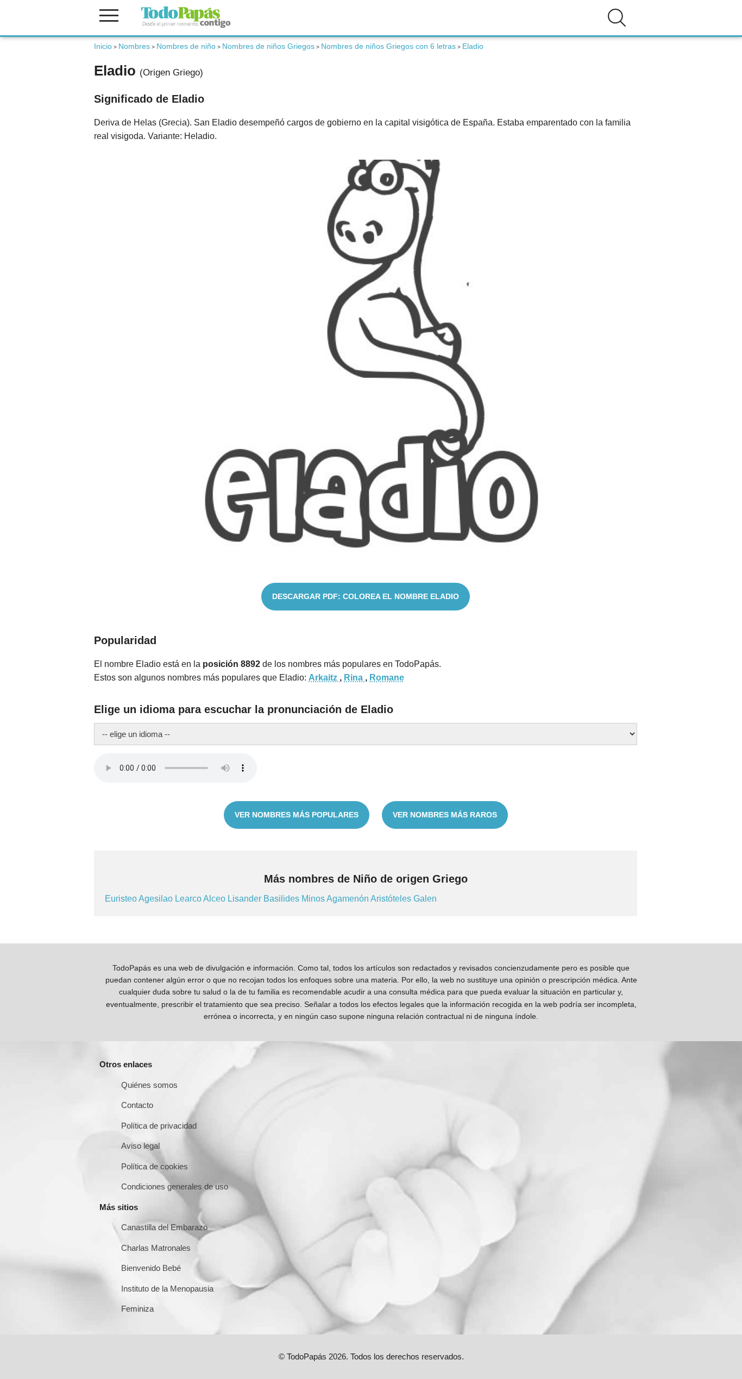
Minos (313, 898)
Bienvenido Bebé (151, 1268)
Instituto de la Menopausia (167, 1288)
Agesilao (157, 898)
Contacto (137, 1105)
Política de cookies (154, 1166)
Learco (189, 898)
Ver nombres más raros (445, 814)
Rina (354, 677)
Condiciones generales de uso (174, 1186)
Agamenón (348, 898)
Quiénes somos (149, 1085)
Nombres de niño (186, 46)
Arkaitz (324, 677)
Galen (425, 898)
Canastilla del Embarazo (164, 1227)
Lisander (245, 898)
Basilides (282, 898)
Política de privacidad (159, 1125)
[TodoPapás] (185, 26)
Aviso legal (140, 1145)
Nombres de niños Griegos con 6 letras (388, 46)
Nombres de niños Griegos (268, 46)
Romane (386, 677)
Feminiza (137, 1308)
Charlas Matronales (156, 1247)
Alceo (215, 898)
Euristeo (122, 898)
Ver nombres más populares (297, 814)
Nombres (134, 46)
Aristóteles (391, 898)
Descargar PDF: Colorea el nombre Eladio (365, 596)
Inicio (103, 46)
